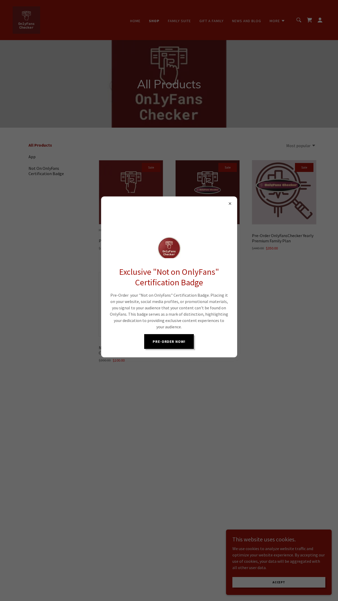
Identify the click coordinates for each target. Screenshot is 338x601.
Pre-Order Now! (169, 341)
